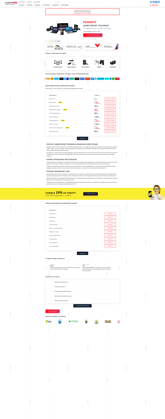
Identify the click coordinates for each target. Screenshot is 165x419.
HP (78, 78)
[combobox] (62, 2)
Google (50, 78)
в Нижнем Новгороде (90, 47)
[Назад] (46, 64)
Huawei (85, 78)
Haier (60, 78)
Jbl (104, 78)
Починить (110, 213)
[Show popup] (69, 2)
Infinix (90, 78)
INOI (94, 78)
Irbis (97, 78)
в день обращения (108, 47)
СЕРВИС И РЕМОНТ (10, 4)
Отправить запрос (90, 193)
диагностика (50, 47)
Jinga (107, 78)
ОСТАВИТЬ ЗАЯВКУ (110, 98)
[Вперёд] (119, 64)
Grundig (55, 78)
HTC (81, 78)
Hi (63, 78)
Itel (101, 78)
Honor (74, 78)
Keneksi (115, 78)
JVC (111, 78)
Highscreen (68, 78)
